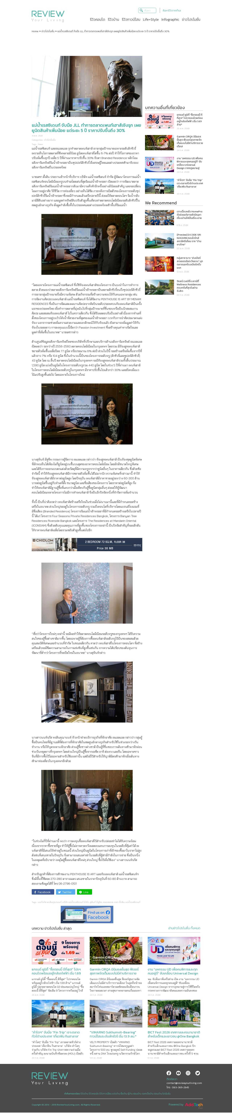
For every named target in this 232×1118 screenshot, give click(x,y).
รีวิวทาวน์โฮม (105, 1093)
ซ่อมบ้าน (158, 1093)
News (40, 144)
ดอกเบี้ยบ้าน (148, 1093)
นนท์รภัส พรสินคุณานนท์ (49, 902)
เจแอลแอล (108, 902)
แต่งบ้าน (116, 1093)
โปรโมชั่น (167, 1093)
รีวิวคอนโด (94, 1093)
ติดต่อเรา (172, 1079)
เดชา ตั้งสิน (119, 902)
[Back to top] (220, 1106)
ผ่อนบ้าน (137, 1093)
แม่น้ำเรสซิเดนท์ (132, 902)
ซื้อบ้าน (124, 1093)
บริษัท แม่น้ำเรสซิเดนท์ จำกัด (75, 902)
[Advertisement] (116, 44)
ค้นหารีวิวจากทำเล (172, 11)
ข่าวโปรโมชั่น (48, 31)
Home (35, 31)
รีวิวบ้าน (84, 1093)
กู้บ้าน (130, 1093)
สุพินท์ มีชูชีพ (96, 902)
